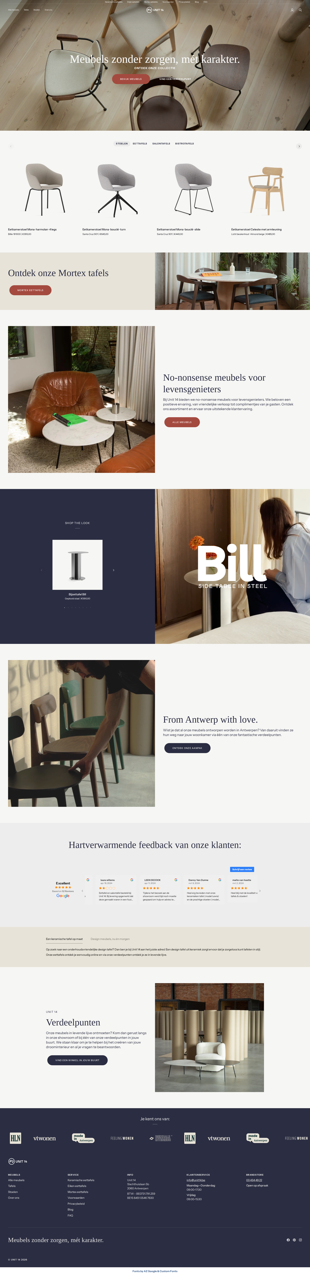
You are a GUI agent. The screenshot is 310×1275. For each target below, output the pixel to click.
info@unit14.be (196, 1180)
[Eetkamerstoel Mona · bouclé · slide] (192, 189)
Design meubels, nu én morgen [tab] (110, 939)
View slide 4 (75, 607)
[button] (26, 10)
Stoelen (13, 1192)
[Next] (299, 146)
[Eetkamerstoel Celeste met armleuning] (266, 189)
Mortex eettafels (30, 290)
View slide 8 (90, 607)
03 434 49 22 (254, 1180)
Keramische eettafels (81, 1180)
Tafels (12, 1186)
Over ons (13, 1197)
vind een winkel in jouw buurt (77, 1060)
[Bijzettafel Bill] (77, 565)
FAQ (70, 1215)
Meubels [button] (14, 1174)
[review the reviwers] (122, 879)
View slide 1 (64, 607)
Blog (70, 1209)
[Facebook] (288, 1240)
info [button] (130, 1174)
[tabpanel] (155, 952)
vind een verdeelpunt (175, 79)
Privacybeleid (76, 1203)
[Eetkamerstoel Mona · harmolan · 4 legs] (43, 189)
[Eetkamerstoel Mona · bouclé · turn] (118, 189)
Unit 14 (16, 1259)
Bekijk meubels (131, 79)
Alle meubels (182, 422)
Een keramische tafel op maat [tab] (64, 939)
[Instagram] (300, 1240)
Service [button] (73, 1174)
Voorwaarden (76, 1197)
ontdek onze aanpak (187, 748)
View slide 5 (79, 607)
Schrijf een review (242, 869)
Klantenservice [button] (198, 1174)
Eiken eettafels (77, 1186)
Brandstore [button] (255, 1174)
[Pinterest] (294, 1240)
